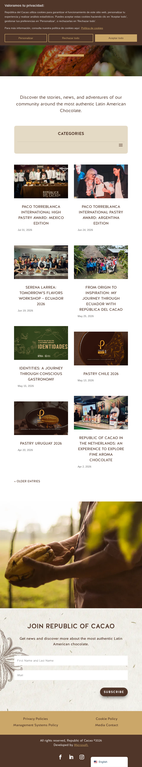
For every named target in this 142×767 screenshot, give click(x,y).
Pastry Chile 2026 (101, 373)
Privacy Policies (35, 719)
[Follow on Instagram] (81, 757)
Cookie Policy (106, 719)
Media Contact (106, 725)
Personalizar (25, 38)
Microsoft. (81, 745)
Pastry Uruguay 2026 (41, 443)
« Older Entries (27, 481)
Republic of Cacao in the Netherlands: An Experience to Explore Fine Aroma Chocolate (101, 448)
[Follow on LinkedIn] (71, 757)
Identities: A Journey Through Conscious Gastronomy (41, 374)
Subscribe (114, 692)
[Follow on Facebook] (60, 757)
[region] (71, 22)
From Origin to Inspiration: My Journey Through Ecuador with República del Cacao (101, 298)
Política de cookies (92, 28)
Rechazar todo (70, 38)
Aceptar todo (116, 38)
